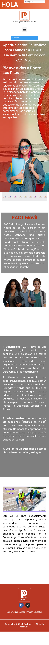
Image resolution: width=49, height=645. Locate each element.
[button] (24, 29)
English (30, 2)
